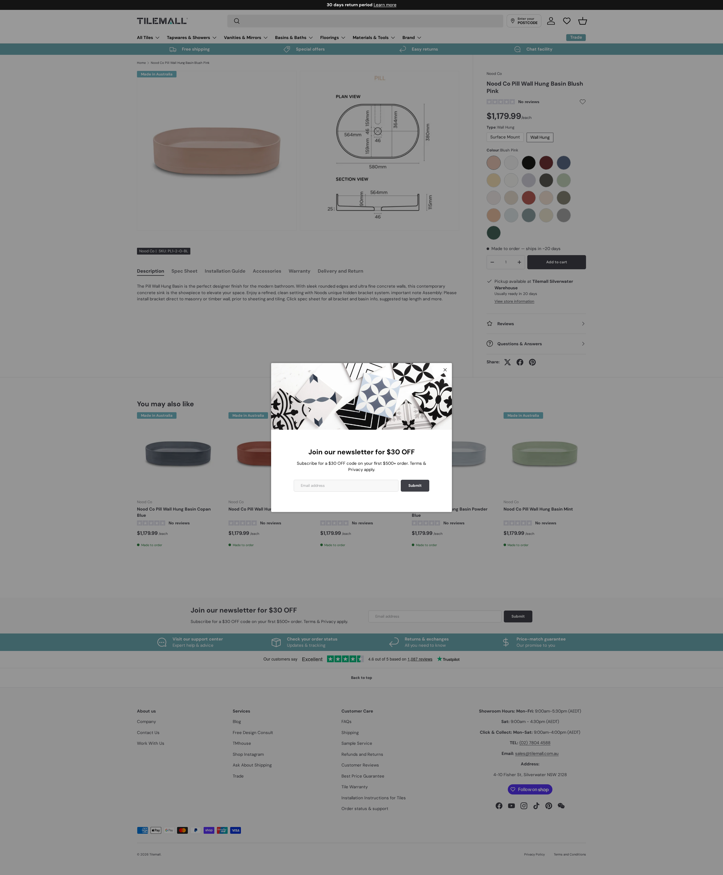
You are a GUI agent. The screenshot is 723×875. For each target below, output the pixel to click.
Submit (415, 485)
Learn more (385, 5)
